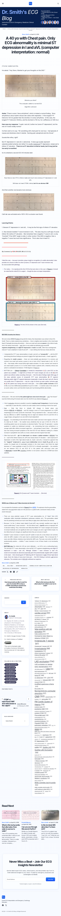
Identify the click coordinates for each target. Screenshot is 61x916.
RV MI (42, 737)
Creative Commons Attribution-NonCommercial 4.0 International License (14, 650)
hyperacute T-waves (44, 642)
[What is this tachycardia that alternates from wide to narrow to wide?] (45, 584)
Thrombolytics (39, 766)
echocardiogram (40, 627)
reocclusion (38, 735)
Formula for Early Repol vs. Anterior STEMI (44, 637)
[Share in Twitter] (7, 571)
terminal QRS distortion (41, 764)
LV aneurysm (40, 678)
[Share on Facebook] (10, 571)
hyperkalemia (42, 648)
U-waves (38, 770)
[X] (6, 905)
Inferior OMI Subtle (40, 657)
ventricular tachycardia (43, 776)
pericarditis (46, 699)
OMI (40, 696)
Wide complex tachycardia (45, 784)
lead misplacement (41, 671)
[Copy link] (17, 571)
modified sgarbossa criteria (44, 685)
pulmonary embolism (43, 725)
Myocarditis (39, 688)
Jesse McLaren (21, 704)
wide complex (39, 780)
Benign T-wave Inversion (43, 611)
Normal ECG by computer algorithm (41, 565)
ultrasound (46, 770)
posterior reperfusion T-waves (43, 711)
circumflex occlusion (40, 617)
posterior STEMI (40, 713)
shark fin (37, 739)
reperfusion (47, 735)
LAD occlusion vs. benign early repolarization (43, 665)
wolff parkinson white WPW (43, 789)
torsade (47, 766)
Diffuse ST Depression (41, 621)
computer (49, 617)
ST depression (41, 741)
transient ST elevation (49, 768)
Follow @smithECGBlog (11, 664)
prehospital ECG (40, 717)
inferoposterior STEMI (40, 659)
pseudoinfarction (40, 719)
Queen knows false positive (42, 727)
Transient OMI (39, 768)
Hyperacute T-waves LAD (43, 646)
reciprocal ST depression (11, 568)
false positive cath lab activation (43, 630)
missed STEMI (40, 682)
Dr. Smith (12, 616)
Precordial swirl (42, 715)
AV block (49, 606)
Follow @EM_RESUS (10, 682)
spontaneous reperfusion (48, 739)
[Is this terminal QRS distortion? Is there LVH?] (50, 815)
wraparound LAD (39, 791)
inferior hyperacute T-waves (44, 653)
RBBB (38, 730)
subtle (38, 747)
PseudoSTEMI (41, 723)
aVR (43, 609)
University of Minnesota (14, 633)
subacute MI (50, 743)
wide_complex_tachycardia (43, 787)
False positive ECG (42, 634)
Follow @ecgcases (10, 676)
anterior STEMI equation (41, 603)
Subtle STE (38, 755)
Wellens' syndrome (42, 778)
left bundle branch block (41, 673)
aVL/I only (10, 565)
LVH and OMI (38, 680)
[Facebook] (2, 905)
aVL (4, 565)
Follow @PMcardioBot (11, 679)
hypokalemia (40, 651)
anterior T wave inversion (41, 604)
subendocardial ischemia (42, 745)
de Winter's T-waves (42, 619)
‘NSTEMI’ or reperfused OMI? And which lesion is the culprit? (9, 703)
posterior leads (40, 707)
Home (4, 28)
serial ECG (24, 568)
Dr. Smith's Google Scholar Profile (14, 636)
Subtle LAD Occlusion (44, 751)
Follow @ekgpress (10, 670)
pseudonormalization (42, 721)
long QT (39, 675)
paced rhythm (50, 697)
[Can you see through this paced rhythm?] (30, 815)
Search (6, 598)
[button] (3, 3)
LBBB (49, 669)
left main (52, 673)
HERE (34, 507)
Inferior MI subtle (21, 565)
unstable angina (41, 772)
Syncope (39, 759)
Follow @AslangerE (10, 673)
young (48, 791)
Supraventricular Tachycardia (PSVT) (44, 756)
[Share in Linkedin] (13, 571)
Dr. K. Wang (39, 623)
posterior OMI (41, 709)
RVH (37, 737)
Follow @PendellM (10, 667)
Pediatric (38, 699)
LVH (50, 678)
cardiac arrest (42, 613)
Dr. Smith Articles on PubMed (13, 639)
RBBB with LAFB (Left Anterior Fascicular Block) (45, 732)
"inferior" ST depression (43, 601)
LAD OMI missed (40, 669)
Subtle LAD (49, 747)
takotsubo (39, 763)
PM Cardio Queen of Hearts (43, 703)
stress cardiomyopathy (40, 743)
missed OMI (48, 680)
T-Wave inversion (41, 761)
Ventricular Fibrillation (41, 774)
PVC (53, 725)
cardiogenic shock (40, 615)
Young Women (39, 793)
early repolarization (41, 625)
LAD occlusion (44, 661)
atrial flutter (40, 607)
